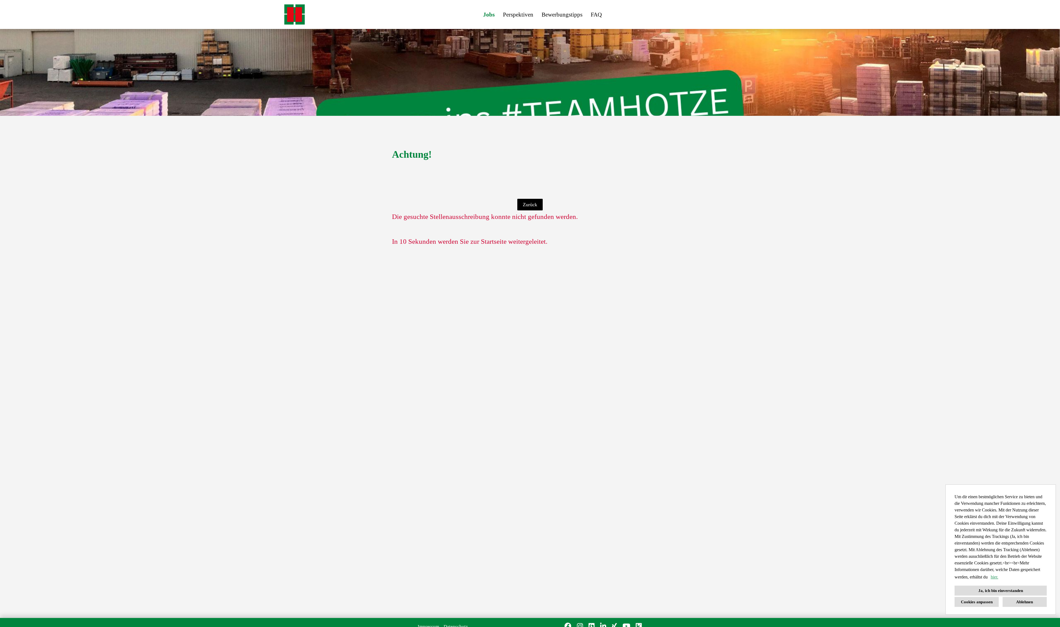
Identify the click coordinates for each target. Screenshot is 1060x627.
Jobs (489, 14)
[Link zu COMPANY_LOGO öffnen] (294, 14)
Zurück (530, 204)
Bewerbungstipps (562, 14)
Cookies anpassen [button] (977, 602)
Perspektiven (518, 14)
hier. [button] (994, 577)
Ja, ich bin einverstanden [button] (1000, 590)
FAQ (596, 14)
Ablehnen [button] (1024, 602)
